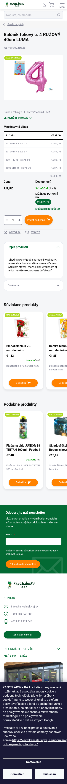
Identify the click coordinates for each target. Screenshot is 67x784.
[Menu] (62, 4)
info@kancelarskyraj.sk (24, 606)
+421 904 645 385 (21, 614)
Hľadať (58, 15)
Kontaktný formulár (22, 634)
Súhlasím (49, 774)
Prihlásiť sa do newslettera (22, 564)
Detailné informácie (16, 118)
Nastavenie (33, 762)
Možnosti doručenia (47, 209)
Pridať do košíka (36, 220)
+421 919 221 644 (21, 621)
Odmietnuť (17, 774)
